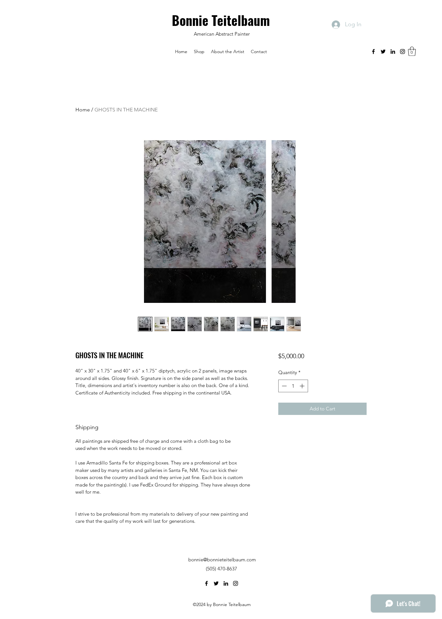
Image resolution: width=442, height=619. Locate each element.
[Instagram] (402, 51)
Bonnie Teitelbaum (222, 20)
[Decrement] (283, 386)
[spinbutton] (293, 386)
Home (82, 110)
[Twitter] (383, 51)
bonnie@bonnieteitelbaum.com (222, 559)
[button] (199, 51)
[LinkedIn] (393, 51)
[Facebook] (373, 51)
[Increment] (302, 386)
